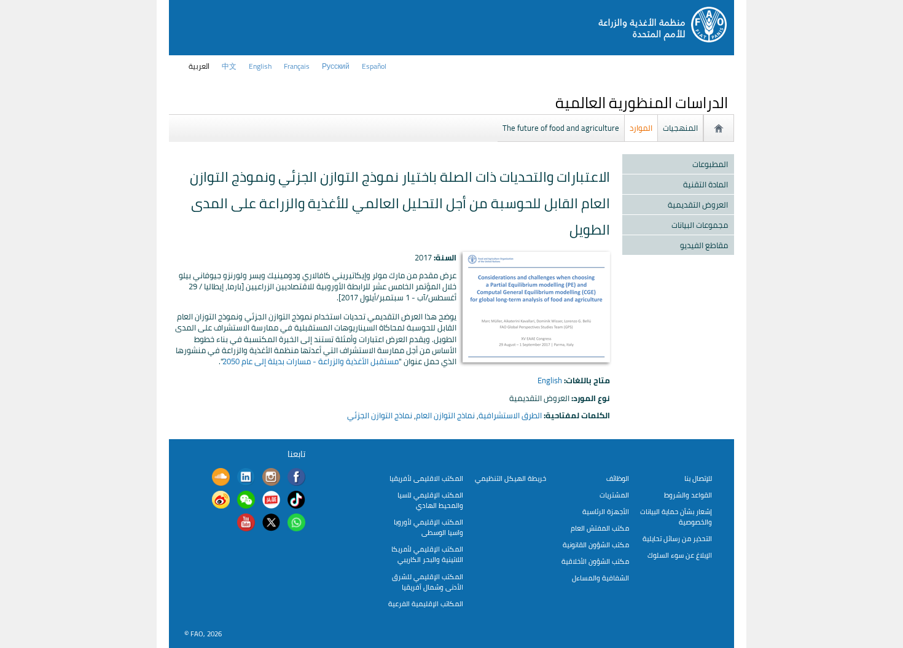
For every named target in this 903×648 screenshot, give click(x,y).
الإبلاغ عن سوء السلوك (679, 554)
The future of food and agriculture (560, 127)
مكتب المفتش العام (600, 527)
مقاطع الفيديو (704, 245)
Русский (336, 66)
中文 (229, 66)
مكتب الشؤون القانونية (596, 544)
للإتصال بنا (698, 478)
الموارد (641, 127)
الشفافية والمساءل (600, 577)
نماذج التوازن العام (445, 415)
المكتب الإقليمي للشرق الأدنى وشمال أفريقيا (427, 581)
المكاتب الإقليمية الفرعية (425, 603)
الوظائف (617, 478)
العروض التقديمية (698, 204)
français (297, 66)
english (260, 66)
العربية (199, 66)
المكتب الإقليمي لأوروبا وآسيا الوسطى (428, 527)
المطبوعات (710, 164)
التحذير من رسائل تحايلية (677, 538)
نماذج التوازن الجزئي (379, 415)
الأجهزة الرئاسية (605, 511)
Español (374, 66)
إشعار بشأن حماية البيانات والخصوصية (676, 516)
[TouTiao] (271, 501)
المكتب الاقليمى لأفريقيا (426, 478)
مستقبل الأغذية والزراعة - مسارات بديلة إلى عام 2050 (310, 361)
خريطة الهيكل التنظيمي (510, 478)
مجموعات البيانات (699, 224)
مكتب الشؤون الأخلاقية (595, 561)
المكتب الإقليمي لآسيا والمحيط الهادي (430, 500)
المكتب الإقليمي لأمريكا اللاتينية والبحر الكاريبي (427, 554)
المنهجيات (680, 127)
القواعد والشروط (688, 494)
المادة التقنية (705, 184)
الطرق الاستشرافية (510, 415)
